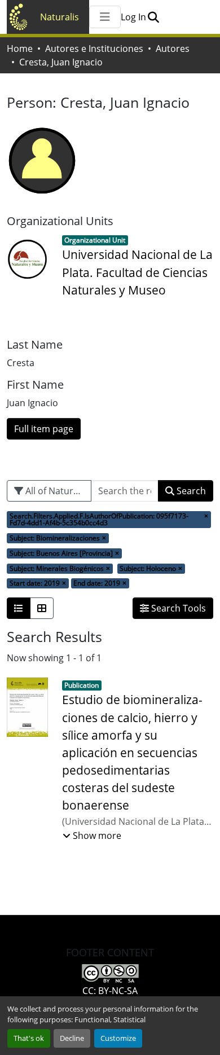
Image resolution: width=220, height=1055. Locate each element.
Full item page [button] (43, 429)
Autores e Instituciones (94, 48)
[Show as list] (18, 608)
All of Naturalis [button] (55, 491)
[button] (153, 17)
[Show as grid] (42, 608)
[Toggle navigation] (105, 17)
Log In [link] (133, 17)
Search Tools (177, 608)
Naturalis (59, 17)
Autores (173, 48)
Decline (72, 1038)
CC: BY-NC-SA (110, 990)
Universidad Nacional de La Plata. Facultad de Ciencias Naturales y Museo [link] (137, 272)
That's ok (29, 1038)
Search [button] (190, 491)
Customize (118, 1038)
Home (20, 48)
